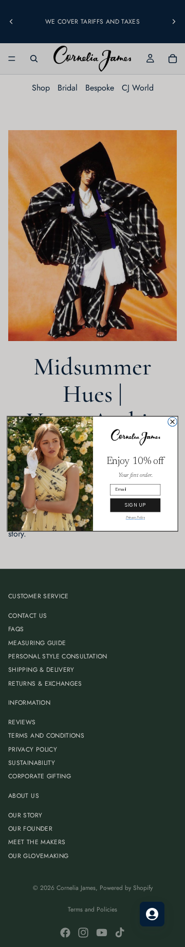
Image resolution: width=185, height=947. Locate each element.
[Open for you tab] (152, 914)
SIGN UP (135, 505)
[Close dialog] (172, 421)
